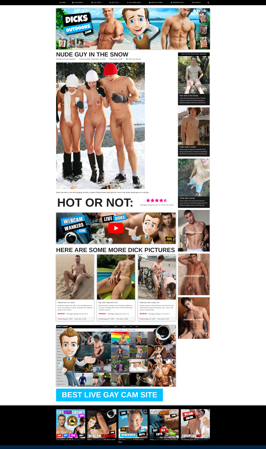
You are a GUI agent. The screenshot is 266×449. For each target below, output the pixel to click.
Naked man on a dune (66, 302)
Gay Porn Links (134, 2)
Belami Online (203, 439)
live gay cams (79, 439)
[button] (208, 2)
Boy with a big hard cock (108, 302)
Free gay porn (156, 2)
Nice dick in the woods (189, 96)
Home (63, 2)
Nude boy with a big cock (149, 302)
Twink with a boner (187, 198)
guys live (129, 439)
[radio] (148, 200)
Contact (197, 2)
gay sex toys (158, 439)
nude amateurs (97, 439)
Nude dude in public (188, 147)
